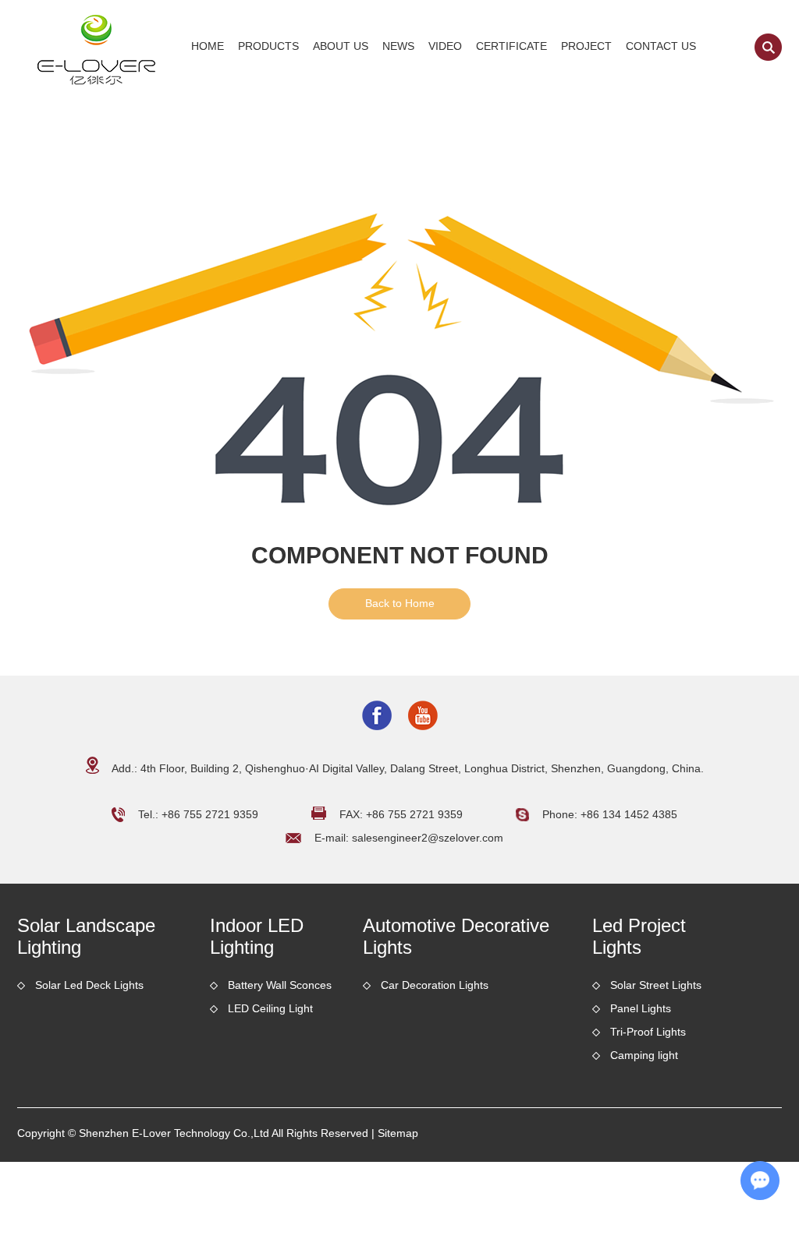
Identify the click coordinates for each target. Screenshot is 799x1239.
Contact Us (661, 46)
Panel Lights (640, 1008)
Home (207, 46)
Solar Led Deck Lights (89, 985)
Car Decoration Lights (434, 985)
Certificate (511, 46)
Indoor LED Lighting (257, 936)
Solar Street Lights (655, 985)
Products (268, 46)
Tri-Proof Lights (648, 1031)
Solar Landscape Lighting (86, 936)
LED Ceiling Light (270, 1008)
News (398, 46)
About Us (340, 46)
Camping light (644, 1055)
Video (445, 46)
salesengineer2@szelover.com (427, 837)
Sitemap (398, 1133)
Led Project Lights (639, 936)
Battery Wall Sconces (280, 985)
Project (586, 46)
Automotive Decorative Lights (456, 936)
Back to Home (400, 603)
